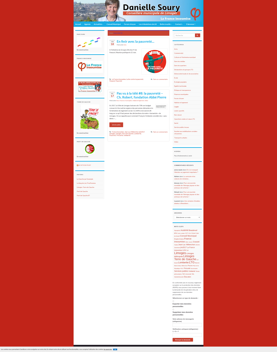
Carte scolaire (181, 233)
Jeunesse (177, 247)
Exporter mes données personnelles (182, 305)
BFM (175, 233)
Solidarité (127, 135)
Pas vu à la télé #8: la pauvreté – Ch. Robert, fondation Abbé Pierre (141, 95)
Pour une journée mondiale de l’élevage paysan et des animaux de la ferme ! (186, 185)
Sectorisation (194, 268)
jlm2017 (142, 132)
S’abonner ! (190, 24)
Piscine (190, 265)
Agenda (87, 24)
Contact (178, 24)
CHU (189, 233)
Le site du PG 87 (85, 165)
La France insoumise (119, 79)
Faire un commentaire (160, 79)
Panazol (112, 81)
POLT (182, 268)
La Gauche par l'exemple (85, 179)
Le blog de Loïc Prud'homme (86, 183)
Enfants (181, 239)
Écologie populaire (180, 82)
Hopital (176, 244)
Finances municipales (126, 100)
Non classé (178, 115)
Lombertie (137, 134)
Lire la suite (116, 125)
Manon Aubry (177, 265)
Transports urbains (180, 138)
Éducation (187, 277)
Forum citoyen (130, 24)
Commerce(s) (178, 53)
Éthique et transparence (182, 90)
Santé (176, 123)
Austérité (184, 230)
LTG (192, 262)
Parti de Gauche (82, 191)
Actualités (98, 24)
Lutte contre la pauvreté (134, 79)
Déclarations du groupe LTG (183, 70)
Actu (125, 45)
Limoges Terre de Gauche (124, 134)
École (176, 78)
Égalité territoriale (180, 86)
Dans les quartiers (180, 65)
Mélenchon (184, 265)
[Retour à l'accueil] (138, 10)
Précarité (120, 135)
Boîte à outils (165, 24)
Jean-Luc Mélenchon (132, 132)
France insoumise (118, 132)
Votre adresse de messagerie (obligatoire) (183, 320)
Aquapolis (177, 230)
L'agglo (176, 107)
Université (188, 274)
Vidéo (146, 100)
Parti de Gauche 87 (83, 195)
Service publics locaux (181, 127)
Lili (187, 250)
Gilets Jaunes (188, 242)
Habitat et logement (138, 100)
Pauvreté (119, 81)
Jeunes (197, 244)
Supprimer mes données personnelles (183, 313)
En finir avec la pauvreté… (135, 41)
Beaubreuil (193, 230)
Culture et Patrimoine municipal (185, 57)
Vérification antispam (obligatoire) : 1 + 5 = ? (186, 330)
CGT (186, 233)
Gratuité (196, 242)
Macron (197, 263)
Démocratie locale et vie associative (186, 74)
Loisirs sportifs (179, 111)
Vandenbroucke (179, 277)
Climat (193, 233)
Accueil (78, 24)
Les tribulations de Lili (148, 24)
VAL (193, 274)
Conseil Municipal (114, 24)
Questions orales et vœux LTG (184, 119)
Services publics (181, 271)
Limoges (112, 134)
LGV (184, 250)
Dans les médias (179, 61)
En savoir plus (108, 349)
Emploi (176, 239)
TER (183, 274)
